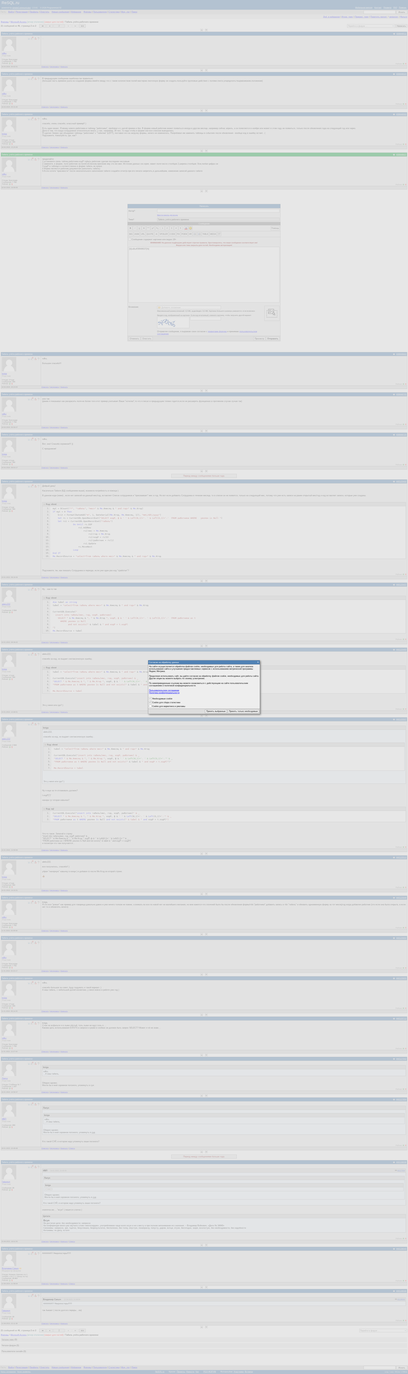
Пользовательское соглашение (164, 690)
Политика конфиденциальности (164, 693)
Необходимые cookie (162, 698)
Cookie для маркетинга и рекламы (168, 706)
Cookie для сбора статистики (166, 702)
